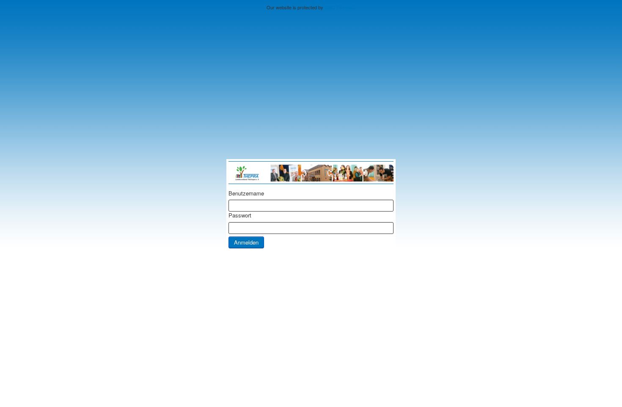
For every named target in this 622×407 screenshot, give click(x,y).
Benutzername (246, 193)
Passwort (239, 215)
